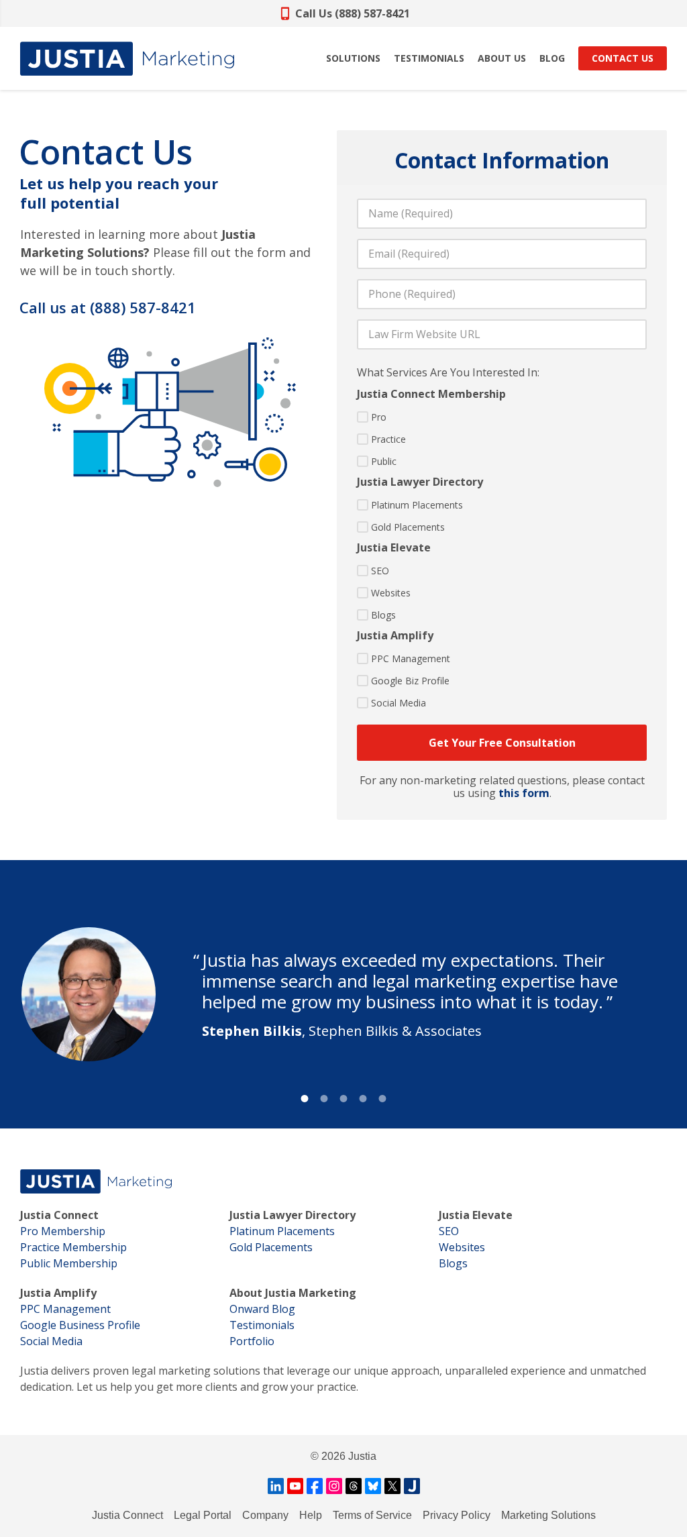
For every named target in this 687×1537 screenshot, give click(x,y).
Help (310, 1515)
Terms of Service (372, 1515)
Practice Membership (73, 1247)
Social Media (398, 702)
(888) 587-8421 (143, 307)
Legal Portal (202, 1515)
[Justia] (127, 59)
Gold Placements (408, 527)
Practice (388, 439)
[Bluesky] (373, 1486)
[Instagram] (334, 1486)
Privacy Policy (456, 1515)
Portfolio (251, 1341)
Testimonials (262, 1325)
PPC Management (410, 658)
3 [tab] (343, 1098)
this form (523, 793)
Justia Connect (127, 1515)
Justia (362, 1456)
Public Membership (68, 1263)
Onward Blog (262, 1309)
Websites (391, 592)
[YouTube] (295, 1486)
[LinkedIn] (276, 1486)
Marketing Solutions (548, 1515)
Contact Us (622, 58)
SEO (380, 570)
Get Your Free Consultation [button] (502, 742)
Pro (378, 417)
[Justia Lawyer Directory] (412, 1486)
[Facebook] (315, 1486)
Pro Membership (62, 1231)
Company (265, 1515)
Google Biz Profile (410, 680)
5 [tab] (382, 1098)
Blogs (383, 614)
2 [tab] (324, 1098)
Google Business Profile (80, 1325)
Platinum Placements (417, 504)
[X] (392, 1486)
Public (384, 461)
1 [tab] (305, 1098)
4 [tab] (363, 1098)
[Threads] (354, 1486)
